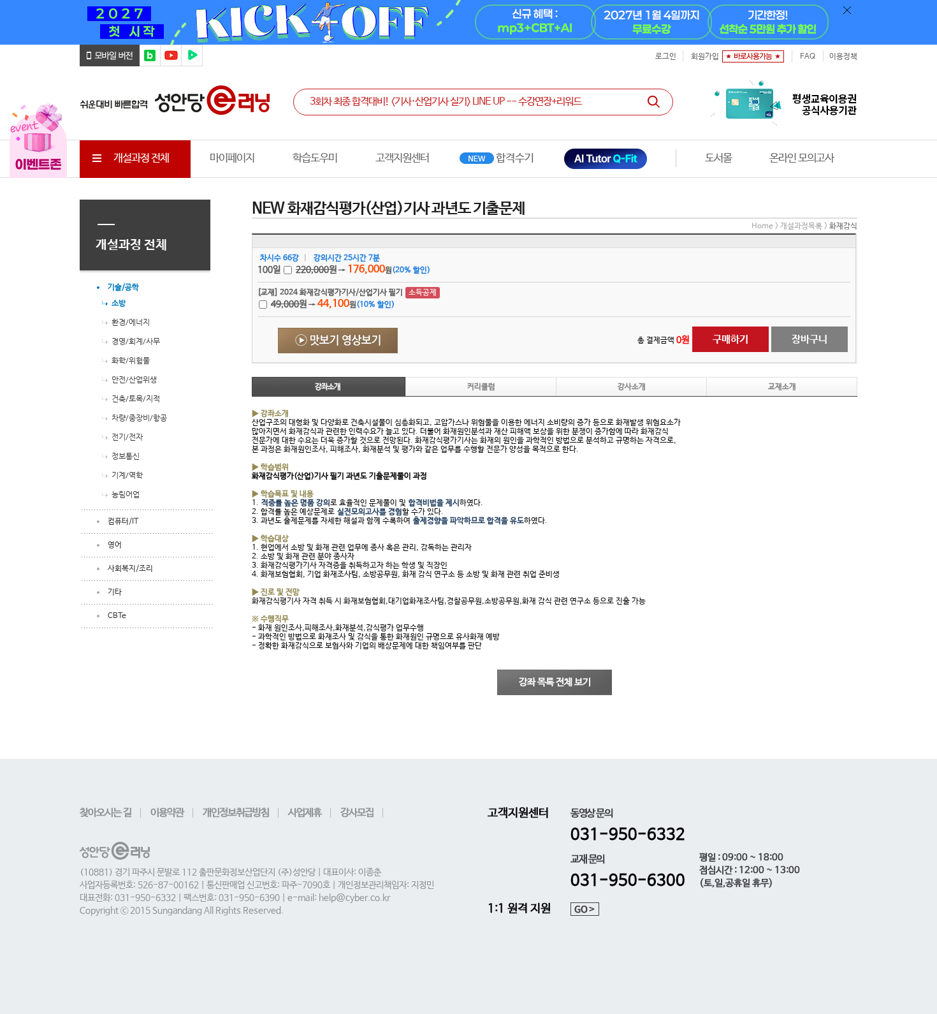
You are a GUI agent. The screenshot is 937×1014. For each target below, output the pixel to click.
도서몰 (718, 158)
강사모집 (357, 813)
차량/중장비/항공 (139, 417)
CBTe (117, 616)
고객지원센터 (402, 158)
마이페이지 (232, 158)
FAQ (807, 56)
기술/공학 (123, 287)
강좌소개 (327, 387)
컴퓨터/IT (123, 521)
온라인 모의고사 (801, 158)
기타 (115, 592)
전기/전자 (127, 436)
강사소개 (632, 387)
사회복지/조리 (130, 568)
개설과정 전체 (141, 158)
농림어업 (126, 494)
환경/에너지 (131, 322)
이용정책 (843, 56)
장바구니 (809, 340)
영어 (115, 545)
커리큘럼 (481, 387)
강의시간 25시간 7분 (347, 258)
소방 (119, 302)
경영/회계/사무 (136, 341)
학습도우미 (315, 158)
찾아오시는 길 (105, 813)
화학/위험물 (131, 360)
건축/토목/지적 (136, 398)
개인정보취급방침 (236, 813)
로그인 (665, 56)
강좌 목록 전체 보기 (555, 682)
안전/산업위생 (134, 379)
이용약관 (167, 813)
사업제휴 (304, 813)
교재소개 (782, 387)
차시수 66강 (279, 258)
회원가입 (705, 56)
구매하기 (730, 340)
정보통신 (126, 456)
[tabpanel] (468, 22)
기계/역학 (127, 475)
